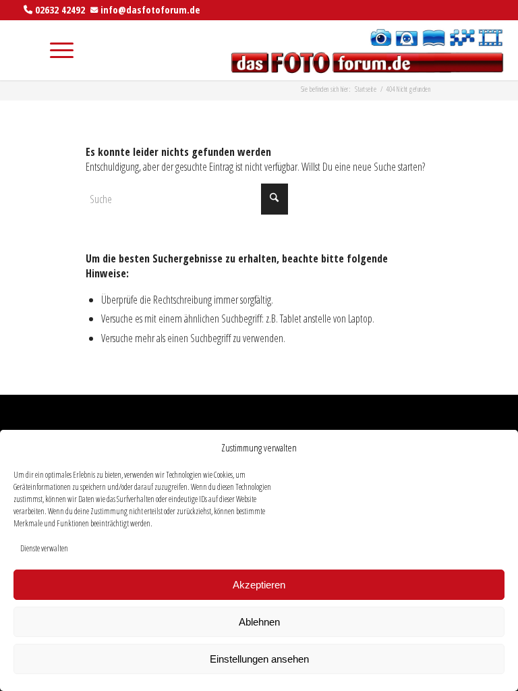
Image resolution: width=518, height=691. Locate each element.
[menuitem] (23, 50)
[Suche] (23, 50)
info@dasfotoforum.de (150, 9)
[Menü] (55, 50)
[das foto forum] (366, 50)
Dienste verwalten (44, 548)
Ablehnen (259, 622)
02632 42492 (60, 9)
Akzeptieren (259, 584)
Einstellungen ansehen (259, 659)
